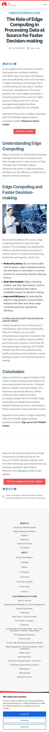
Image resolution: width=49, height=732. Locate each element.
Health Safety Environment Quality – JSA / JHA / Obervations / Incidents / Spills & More (24, 630)
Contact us (24, 591)
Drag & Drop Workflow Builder (24, 527)
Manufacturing (24, 673)
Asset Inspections (24, 657)
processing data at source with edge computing (25, 498)
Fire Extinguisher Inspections (24, 635)
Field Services (24, 669)
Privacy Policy (24, 587)
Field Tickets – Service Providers (24, 617)
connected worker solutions (24, 13)
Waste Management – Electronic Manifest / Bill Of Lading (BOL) (24, 648)
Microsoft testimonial (25, 609)
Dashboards (24, 540)
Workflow (24, 535)
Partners (24, 567)
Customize (24, 720)
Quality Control (24, 653)
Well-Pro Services (24, 600)
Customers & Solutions (24, 596)
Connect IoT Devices (24, 544)
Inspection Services (24, 677)
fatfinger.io (22, 470)
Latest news (24, 577)
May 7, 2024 (35, 48)
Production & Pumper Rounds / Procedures (24, 661)
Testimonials (24, 613)
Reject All (24, 727)
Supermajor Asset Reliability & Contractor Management (24, 605)
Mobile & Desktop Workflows (24, 531)
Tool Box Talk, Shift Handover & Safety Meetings (24, 643)
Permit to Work (24, 639)
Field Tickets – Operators (24, 621)
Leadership (24, 562)
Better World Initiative (24, 557)
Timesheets (24, 625)
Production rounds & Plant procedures (24, 665)
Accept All (24, 714)
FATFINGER (20, 48)
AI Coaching (24, 548)
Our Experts (24, 572)
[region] (24, 712)
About (24, 552)
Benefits (24, 523)
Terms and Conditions (24, 582)
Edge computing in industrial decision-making (24, 495)
